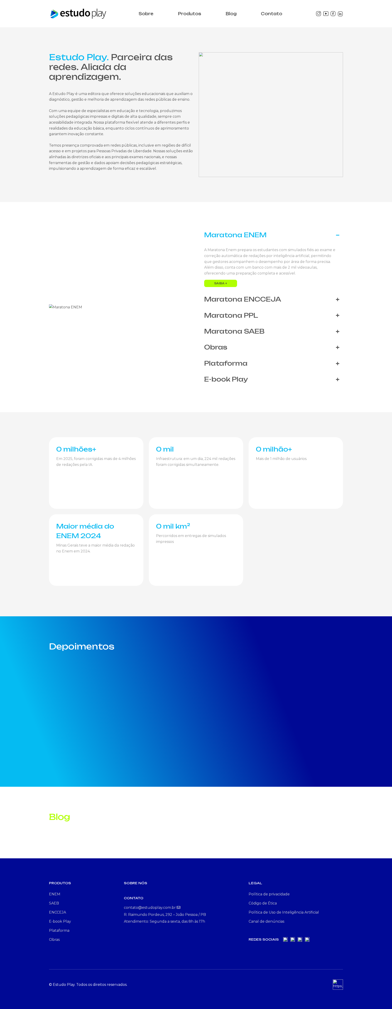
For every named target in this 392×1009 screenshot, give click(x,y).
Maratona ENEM (235, 235)
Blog (231, 13)
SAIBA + (220, 283)
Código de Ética (263, 903)
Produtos (189, 13)
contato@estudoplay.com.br (150, 907)
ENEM (54, 894)
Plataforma (225, 363)
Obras (215, 347)
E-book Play (226, 379)
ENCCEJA (57, 912)
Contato (271, 13)
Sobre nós (135, 883)
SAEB (54, 903)
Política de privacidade (269, 894)
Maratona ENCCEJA (242, 299)
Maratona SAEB (234, 331)
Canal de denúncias (266, 921)
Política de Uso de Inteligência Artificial (284, 912)
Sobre (146, 13)
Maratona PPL (231, 315)
